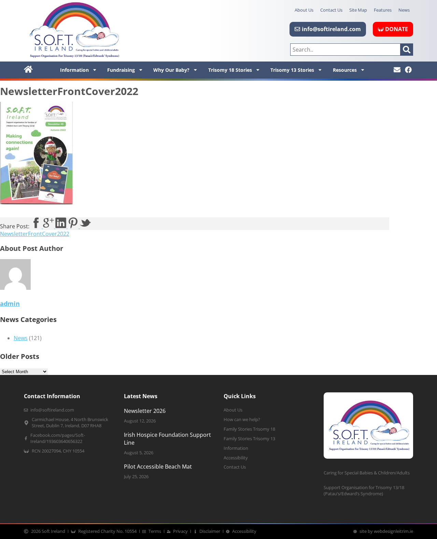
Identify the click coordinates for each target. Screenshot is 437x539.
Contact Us (331, 10)
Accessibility (236, 458)
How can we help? (242, 419)
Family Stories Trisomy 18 (249, 429)
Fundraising (121, 70)
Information (74, 70)
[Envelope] (397, 70)
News (404, 10)
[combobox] (345, 49)
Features (383, 10)
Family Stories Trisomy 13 (249, 439)
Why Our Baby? (171, 70)
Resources (345, 70)
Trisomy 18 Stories (230, 70)
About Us (304, 10)
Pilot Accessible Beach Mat (158, 466)
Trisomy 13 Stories (292, 70)
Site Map (358, 10)
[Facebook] (408, 70)
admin (10, 303)
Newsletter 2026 (145, 411)
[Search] (406, 49)
